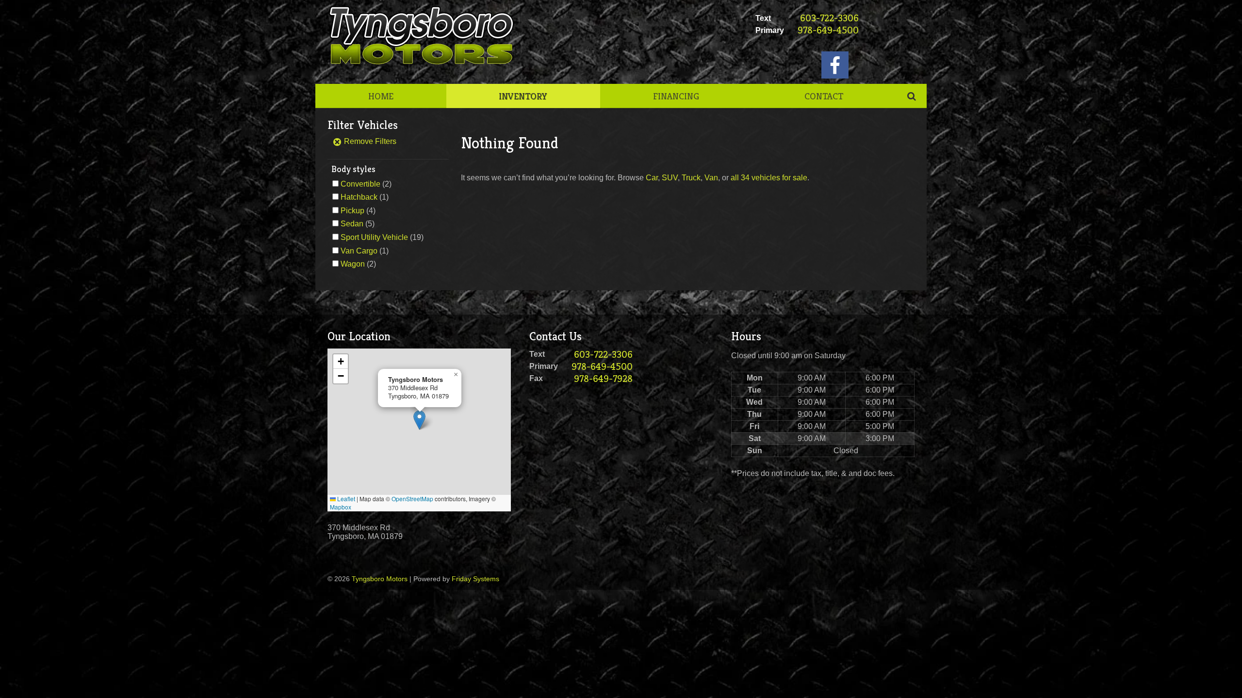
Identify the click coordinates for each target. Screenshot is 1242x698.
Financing (676, 96)
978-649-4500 (828, 30)
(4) (358, 210)
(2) (366, 184)
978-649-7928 (603, 379)
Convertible (360, 184)
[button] (419, 420)
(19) (382, 237)
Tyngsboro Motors (380, 579)
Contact (823, 96)
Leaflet (345, 498)
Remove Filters (369, 141)
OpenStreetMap (412, 498)
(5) (358, 224)
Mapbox (340, 507)
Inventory (523, 96)
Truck (691, 178)
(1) (365, 197)
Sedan (352, 224)
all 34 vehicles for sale (769, 178)
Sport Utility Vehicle (374, 237)
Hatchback (359, 197)
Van (711, 178)
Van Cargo (359, 251)
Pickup (352, 210)
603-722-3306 (829, 18)
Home (380, 96)
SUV (670, 178)
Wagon (353, 264)
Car (652, 178)
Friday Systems (475, 579)
